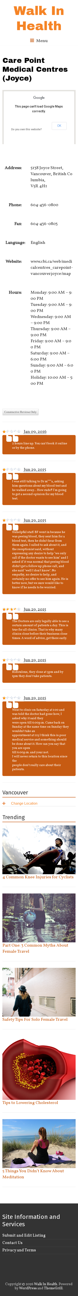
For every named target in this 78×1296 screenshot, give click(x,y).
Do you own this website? (26, 129)
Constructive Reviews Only (20, 412)
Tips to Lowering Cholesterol (30, 1103)
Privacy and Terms (19, 1250)
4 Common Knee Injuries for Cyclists (38, 877)
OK (59, 125)
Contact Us (12, 1243)
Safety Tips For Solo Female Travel (35, 1020)
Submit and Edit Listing (24, 1235)
